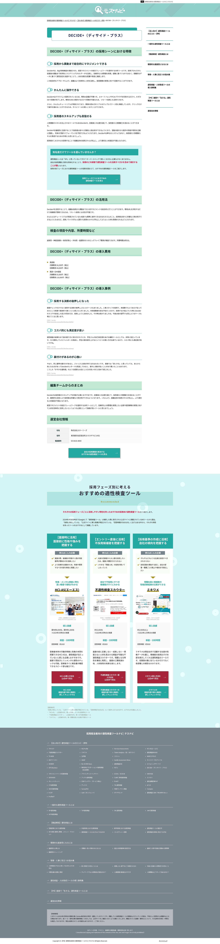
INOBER (51, 764)
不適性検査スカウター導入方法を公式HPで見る (109, 677)
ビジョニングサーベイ (154, 764)
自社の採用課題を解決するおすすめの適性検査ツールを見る (94, 453)
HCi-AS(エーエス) (152, 749)
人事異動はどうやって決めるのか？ (158, 872)
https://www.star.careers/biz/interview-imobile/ (60, 322)
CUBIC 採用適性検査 (120, 777)
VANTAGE (150, 774)
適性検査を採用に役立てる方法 (156, 832)
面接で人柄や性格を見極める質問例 (158, 848)
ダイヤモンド (118, 793)
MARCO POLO (151, 756)
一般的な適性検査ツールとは (159, 44)
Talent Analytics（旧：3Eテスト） (125, 752)
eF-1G (149, 785)
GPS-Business (53, 768)
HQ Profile (84, 749)
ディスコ (84, 785)
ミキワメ (84, 752)
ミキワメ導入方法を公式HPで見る (153, 677)
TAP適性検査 (85, 810)
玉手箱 (83, 756)
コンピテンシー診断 (120, 832)
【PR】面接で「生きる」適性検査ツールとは (159, 99)
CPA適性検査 (53, 785)
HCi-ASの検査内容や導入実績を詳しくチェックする (67, 692)
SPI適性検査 (52, 810)
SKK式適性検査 (53, 789)
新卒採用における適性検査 (122, 828)
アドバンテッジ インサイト (89, 774)
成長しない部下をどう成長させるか (125, 866)
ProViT (116, 781)
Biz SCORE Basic (86, 764)
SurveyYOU (85, 789)
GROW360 (52, 777)
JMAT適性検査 (151, 810)
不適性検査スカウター (55, 752)
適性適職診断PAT (152, 781)
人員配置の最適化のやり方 (122, 872)
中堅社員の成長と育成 (55, 872)
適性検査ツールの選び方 (154, 828)
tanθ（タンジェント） (88, 793)
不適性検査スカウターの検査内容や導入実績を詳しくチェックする (109, 692)
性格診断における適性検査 (57, 828)
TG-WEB (51, 756)
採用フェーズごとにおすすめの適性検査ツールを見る (94, 179)
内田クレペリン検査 (120, 789)
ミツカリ (150, 777)
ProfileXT (52, 796)
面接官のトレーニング (55, 852)
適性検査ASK (118, 764)
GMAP (83, 760)
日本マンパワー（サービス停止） (91, 781)
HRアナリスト (53, 760)
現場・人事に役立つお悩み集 (159, 74)
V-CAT (50, 793)
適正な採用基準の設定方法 (122, 848)
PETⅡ (116, 768)
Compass (150, 789)
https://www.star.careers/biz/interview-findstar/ (60, 375)
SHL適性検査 (118, 810)
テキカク (51, 749)
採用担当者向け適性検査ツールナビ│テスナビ (159, 2)
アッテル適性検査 (86, 777)
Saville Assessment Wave (122, 760)
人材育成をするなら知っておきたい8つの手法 (61, 867)
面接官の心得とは (54, 848)
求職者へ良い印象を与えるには (91, 848)
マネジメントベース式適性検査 (58, 774)
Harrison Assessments (121, 749)
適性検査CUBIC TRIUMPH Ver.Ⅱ (157, 793)
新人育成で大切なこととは (89, 866)
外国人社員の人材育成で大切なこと (158, 866)
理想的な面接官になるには (158, 64)
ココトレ (117, 756)
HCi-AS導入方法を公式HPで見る (67, 677)
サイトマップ (163, 941)
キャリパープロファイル (154, 760)
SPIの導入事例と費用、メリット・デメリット (61, 833)
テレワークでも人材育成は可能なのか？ (93, 872)
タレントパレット (54, 781)
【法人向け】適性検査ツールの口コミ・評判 (159, 32)
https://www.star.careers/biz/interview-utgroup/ (60, 348)
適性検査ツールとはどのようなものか (93, 832)
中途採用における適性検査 (89, 828)
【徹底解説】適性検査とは (158, 54)
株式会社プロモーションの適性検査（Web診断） (92, 768)
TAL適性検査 (118, 785)
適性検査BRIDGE (152, 752)
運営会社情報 (153, 111)
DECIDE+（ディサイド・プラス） (157, 768)
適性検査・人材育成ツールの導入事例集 (159, 86)
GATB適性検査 (53, 814)
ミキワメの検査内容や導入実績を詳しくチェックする (153, 692)
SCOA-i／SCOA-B (119, 774)
